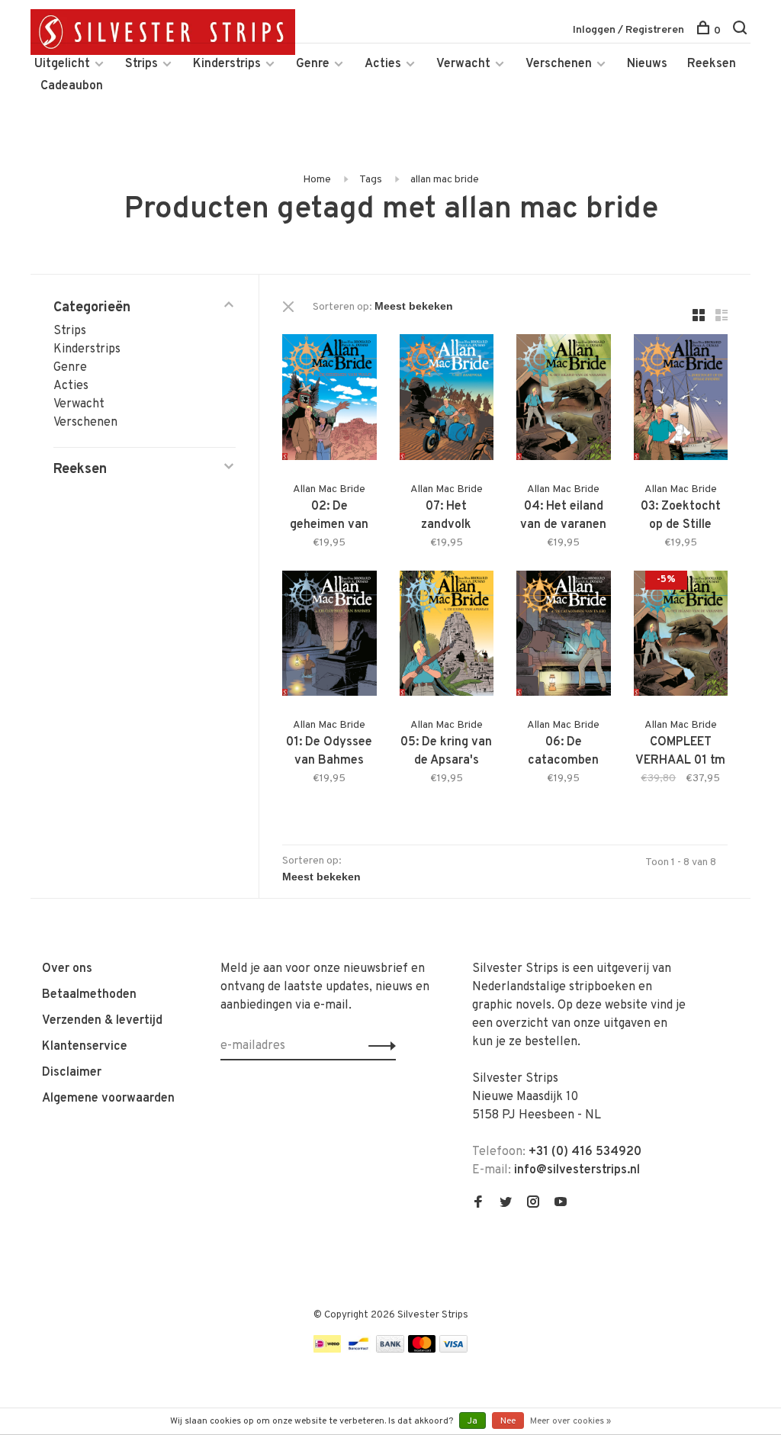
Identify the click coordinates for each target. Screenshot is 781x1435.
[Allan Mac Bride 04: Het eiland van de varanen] (563, 400)
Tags (370, 179)
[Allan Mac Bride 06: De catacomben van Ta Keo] (563, 637)
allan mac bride (444, 179)
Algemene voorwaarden (108, 1098)
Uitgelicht (62, 64)
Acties (383, 64)
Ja (472, 1421)
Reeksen (711, 64)
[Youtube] (560, 1203)
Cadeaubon (71, 86)
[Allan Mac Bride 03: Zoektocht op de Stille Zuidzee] (681, 400)
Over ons (67, 969)
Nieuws (647, 64)
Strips (141, 64)
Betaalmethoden (89, 994)
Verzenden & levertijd (102, 1020)
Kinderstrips (227, 64)
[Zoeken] (741, 30)
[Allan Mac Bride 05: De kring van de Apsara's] (447, 637)
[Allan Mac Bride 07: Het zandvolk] (447, 400)
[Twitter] (506, 1203)
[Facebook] (478, 1203)
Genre (312, 64)
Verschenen (558, 64)
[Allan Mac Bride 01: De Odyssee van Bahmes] (329, 637)
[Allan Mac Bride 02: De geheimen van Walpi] (329, 400)
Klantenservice (84, 1046)
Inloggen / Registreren (628, 30)
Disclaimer (71, 1072)
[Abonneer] (378, 1046)
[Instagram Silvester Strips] (533, 1203)
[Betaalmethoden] (327, 1349)
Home (317, 179)
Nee (508, 1421)
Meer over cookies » (570, 1421)
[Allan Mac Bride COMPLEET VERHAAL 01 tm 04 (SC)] (681, 637)
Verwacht (463, 64)
